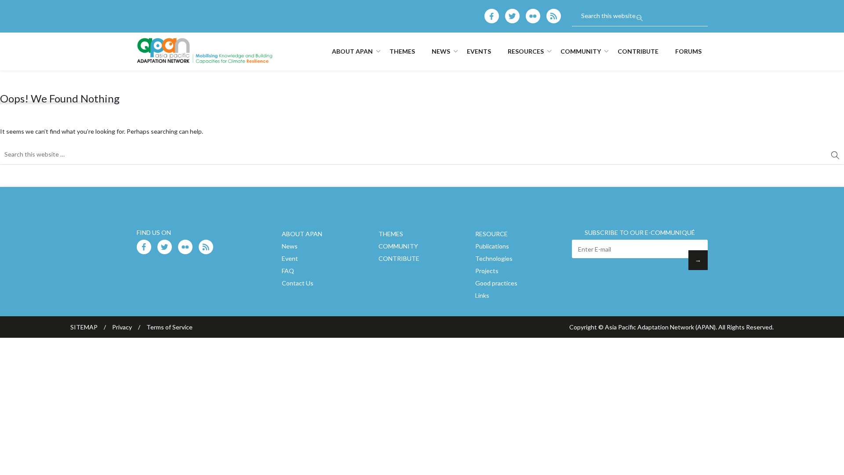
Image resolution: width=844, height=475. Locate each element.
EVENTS (479, 51)
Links (482, 295)
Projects (486, 270)
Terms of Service (169, 327)
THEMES (402, 51)
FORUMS (688, 51)
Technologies (494, 258)
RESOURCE (491, 234)
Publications (492, 246)
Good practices (496, 283)
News (290, 246)
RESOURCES (526, 51)
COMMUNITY (580, 51)
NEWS (441, 51)
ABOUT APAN (352, 51)
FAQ (288, 270)
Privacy (122, 327)
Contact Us (297, 283)
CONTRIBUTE (638, 51)
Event (290, 258)
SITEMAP (84, 327)
